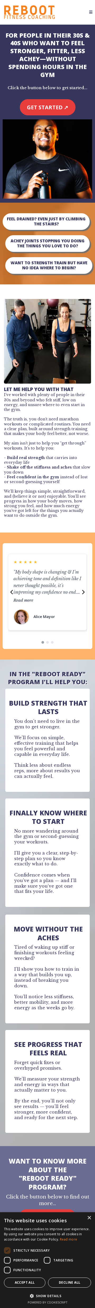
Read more (23, 600)
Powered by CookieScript (48, 1302)
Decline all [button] (69, 1282)
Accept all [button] (25, 1282)
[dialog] (47, 1260)
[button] (90, 12)
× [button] (89, 1218)
